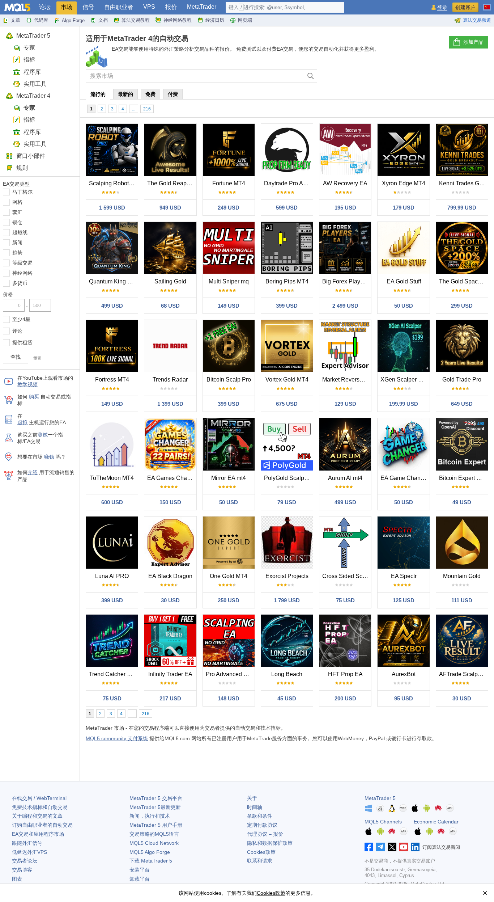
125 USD (403, 600)
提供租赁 (22, 342)
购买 (34, 397)
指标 (29, 59)
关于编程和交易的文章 (37, 816)
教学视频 (27, 384)
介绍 (32, 472)
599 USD (287, 208)
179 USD (403, 208)
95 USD (403, 698)
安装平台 (139, 870)
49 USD (461, 502)
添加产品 (473, 42)
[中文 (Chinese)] (487, 4)
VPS (149, 7)
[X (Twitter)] (392, 847)
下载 (150, 861)
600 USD (112, 502)
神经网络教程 (177, 20)
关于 (252, 798)
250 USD (228, 600)
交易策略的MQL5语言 (154, 834)
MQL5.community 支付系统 (117, 738)
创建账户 (465, 7)
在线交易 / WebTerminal (39, 798)
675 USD (287, 404)
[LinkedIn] (415, 847)
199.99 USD (403, 404)
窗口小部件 (30, 156)
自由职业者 (118, 7)
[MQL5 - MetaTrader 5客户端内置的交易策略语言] (17, 7)
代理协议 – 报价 (265, 834)
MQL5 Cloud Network (154, 843)
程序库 (32, 72)
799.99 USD (461, 208)
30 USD (170, 600)
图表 (17, 879)
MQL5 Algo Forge (149, 852)
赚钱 (48, 457)
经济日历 (214, 20)
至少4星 (21, 319)
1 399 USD (170, 404)
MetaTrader (201, 7)
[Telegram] (380, 847)
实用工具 (35, 84)
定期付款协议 (262, 825)
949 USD (170, 208)
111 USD (461, 600)
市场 (66, 7)
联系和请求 (259, 861)
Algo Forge (73, 20)
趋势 (17, 253)
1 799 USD (287, 600)
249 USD (228, 208)
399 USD (287, 306)
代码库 (41, 20)
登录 (442, 7)
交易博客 (22, 870)
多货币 (19, 283)
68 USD (170, 306)
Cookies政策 (261, 852)
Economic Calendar (436, 822)
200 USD (345, 698)
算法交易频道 (477, 20)
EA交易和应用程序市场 (38, 834)
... (133, 108)
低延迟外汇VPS (29, 852)
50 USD (403, 306)
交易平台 (155, 798)
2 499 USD (345, 306)
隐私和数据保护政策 (270, 843)
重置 (37, 358)
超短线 (19, 232)
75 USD (345, 600)
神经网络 (22, 273)
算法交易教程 (136, 20)
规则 (22, 168)
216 (147, 108)
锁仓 (17, 222)
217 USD (170, 698)
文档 (103, 20)
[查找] (311, 76)
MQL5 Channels (383, 822)
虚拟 (22, 422)
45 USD (286, 698)
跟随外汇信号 (27, 843)
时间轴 (254, 807)
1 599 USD (112, 208)
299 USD (462, 306)
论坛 (45, 7)
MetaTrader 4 (33, 96)
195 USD (345, 208)
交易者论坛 (24, 861)
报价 (171, 7)
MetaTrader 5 (33, 36)
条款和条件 (259, 816)
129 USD (345, 404)
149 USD (228, 306)
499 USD (112, 306)
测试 (43, 435)
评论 (17, 331)
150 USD (170, 502)
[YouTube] (403, 847)
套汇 (17, 212)
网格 (17, 202)
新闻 (17, 242)
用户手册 (155, 825)
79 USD (286, 502)
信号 (88, 7)
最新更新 (155, 807)
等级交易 (22, 263)
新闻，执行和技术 (149, 816)
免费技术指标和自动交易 (40, 807)
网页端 (245, 20)
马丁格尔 (22, 192)
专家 (29, 48)
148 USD (228, 698)
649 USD (462, 404)
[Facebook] (369, 847)
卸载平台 (139, 879)
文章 (15, 20)
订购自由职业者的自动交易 (42, 825)
